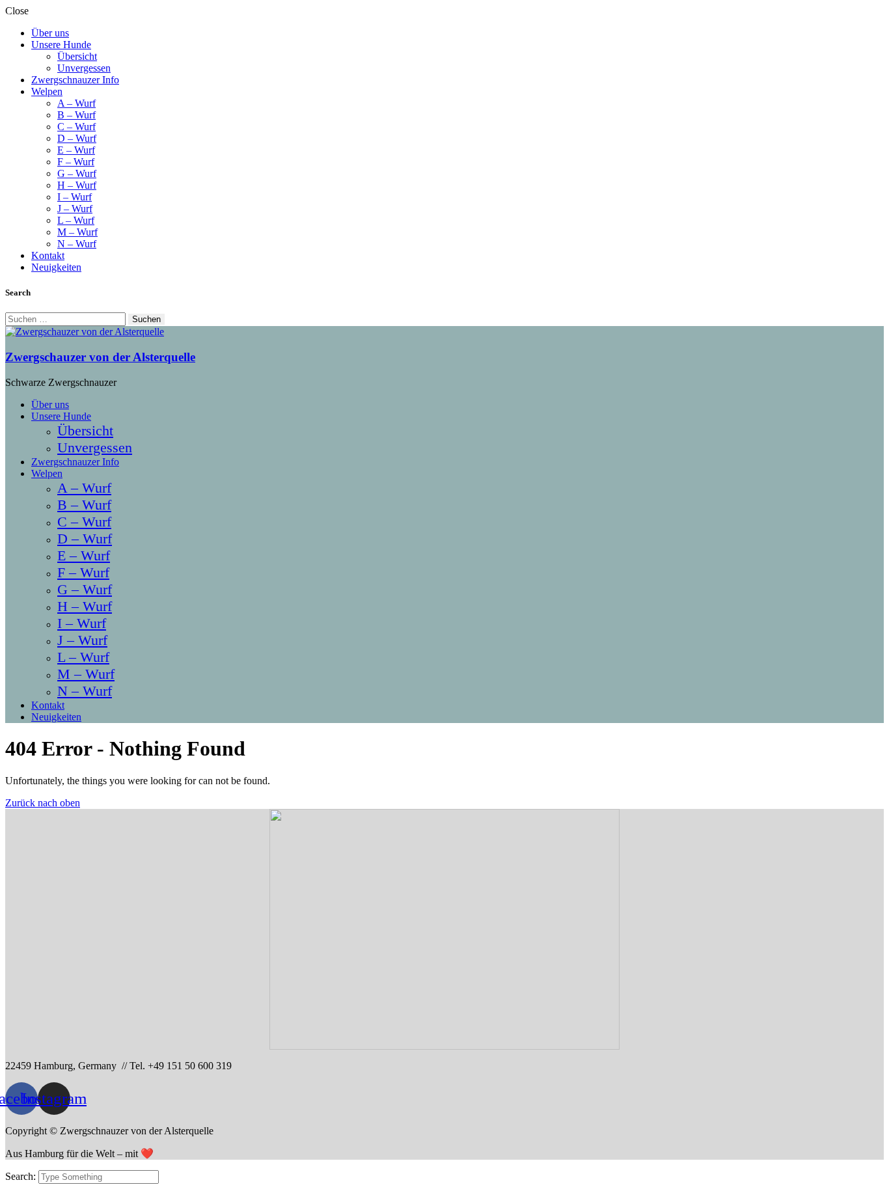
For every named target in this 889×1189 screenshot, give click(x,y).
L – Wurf (75, 220)
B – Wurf (76, 114)
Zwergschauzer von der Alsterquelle (100, 357)
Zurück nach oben (42, 802)
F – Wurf (75, 161)
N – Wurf (76, 243)
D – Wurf (76, 138)
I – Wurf (74, 196)
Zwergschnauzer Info (75, 79)
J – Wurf (74, 208)
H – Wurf (76, 185)
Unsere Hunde (61, 44)
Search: (21, 1176)
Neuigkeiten (56, 267)
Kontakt (47, 255)
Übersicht (77, 56)
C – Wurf (76, 126)
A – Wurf (76, 103)
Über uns (50, 32)
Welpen (46, 91)
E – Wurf (76, 150)
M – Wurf (77, 232)
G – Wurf (76, 173)
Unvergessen (84, 68)
